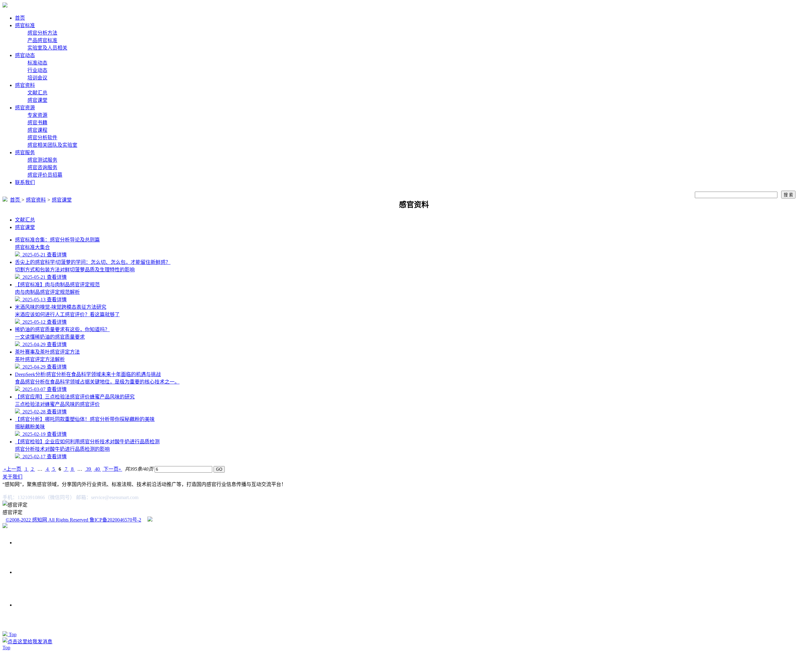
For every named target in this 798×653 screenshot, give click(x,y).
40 (97, 469)
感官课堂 (37, 100)
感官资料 (25, 85)
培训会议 (37, 77)
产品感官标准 (42, 40)
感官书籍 (37, 122)
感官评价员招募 (44, 175)
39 (88, 469)
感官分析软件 (42, 137)
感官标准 (25, 25)
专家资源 (37, 115)
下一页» (112, 469)
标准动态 (37, 62)
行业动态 (37, 70)
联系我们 (25, 182)
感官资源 (25, 107)
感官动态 (25, 55)
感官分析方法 (42, 33)
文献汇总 (37, 92)
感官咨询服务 (42, 167)
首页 (20, 18)
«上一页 (12, 469)
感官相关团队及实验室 (52, 145)
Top (13, 634)
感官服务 (25, 152)
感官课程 (37, 130)
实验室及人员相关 (47, 47)
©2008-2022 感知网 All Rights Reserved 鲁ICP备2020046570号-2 (73, 519)
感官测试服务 (42, 160)
